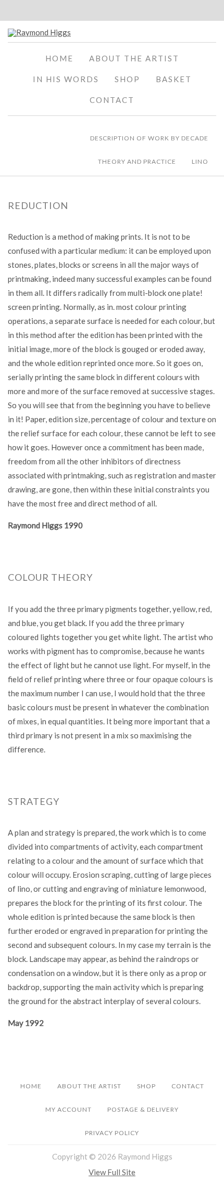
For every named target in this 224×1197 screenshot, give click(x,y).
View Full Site (112, 1172)
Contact (112, 100)
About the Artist (134, 58)
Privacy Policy (112, 1133)
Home (59, 58)
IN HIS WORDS (66, 79)
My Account (68, 1109)
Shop (127, 79)
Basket (174, 79)
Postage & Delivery (143, 1109)
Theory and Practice (137, 161)
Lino (200, 161)
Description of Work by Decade (149, 138)
